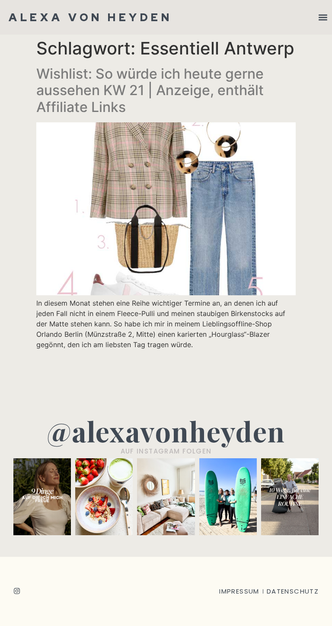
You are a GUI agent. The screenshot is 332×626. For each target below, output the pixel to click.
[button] (323, 17)
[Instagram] (16, 591)
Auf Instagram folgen (166, 451)
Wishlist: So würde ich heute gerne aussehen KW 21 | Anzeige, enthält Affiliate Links (150, 90)
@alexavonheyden (166, 430)
